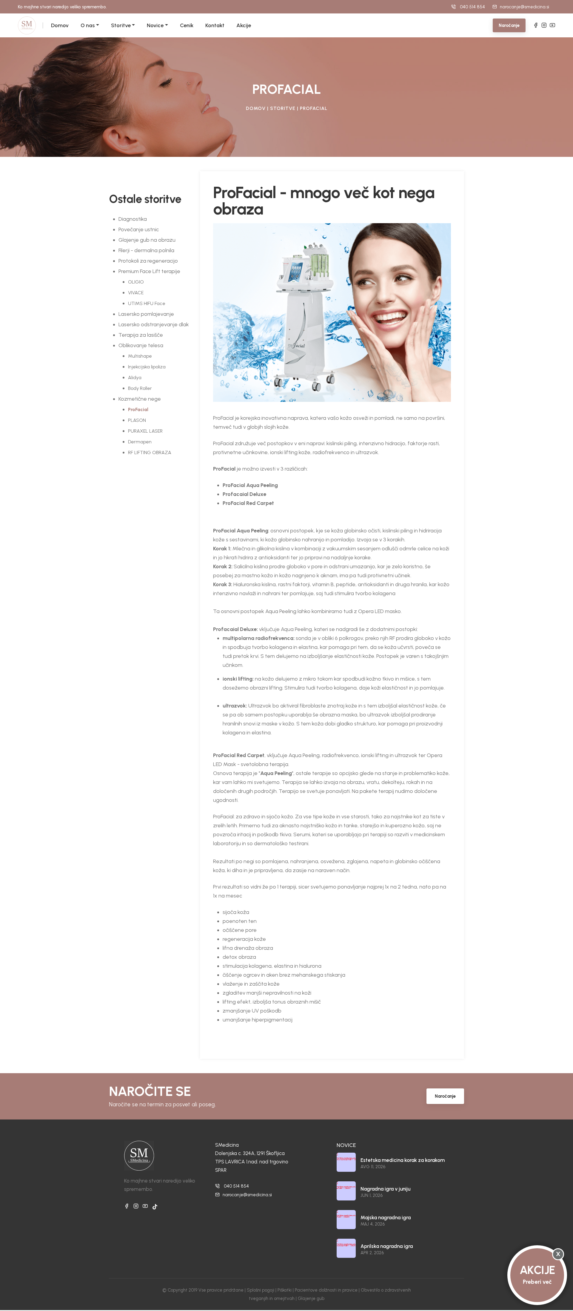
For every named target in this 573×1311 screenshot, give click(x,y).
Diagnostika (132, 219)
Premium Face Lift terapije (149, 271)
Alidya (134, 377)
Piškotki (285, 1290)
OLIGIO (136, 282)
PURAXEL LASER (145, 431)
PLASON (137, 420)
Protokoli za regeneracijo (148, 261)
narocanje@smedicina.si (524, 7)
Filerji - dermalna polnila (146, 250)
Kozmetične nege (139, 399)
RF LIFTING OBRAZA (149, 452)
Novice (155, 25)
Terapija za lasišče (140, 335)
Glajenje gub (311, 1298)
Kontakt (214, 25)
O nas (88, 25)
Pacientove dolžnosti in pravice (326, 1290)
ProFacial (138, 409)
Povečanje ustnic (138, 229)
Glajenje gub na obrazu (146, 240)
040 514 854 (236, 1186)
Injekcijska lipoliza (147, 367)
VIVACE (136, 292)
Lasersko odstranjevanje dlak (153, 324)
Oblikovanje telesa (140, 345)
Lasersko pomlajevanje (146, 314)
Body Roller (140, 388)
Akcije (243, 25)
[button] (97, 25)
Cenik (186, 25)
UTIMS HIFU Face (146, 303)
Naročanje (509, 25)
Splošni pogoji (260, 1290)
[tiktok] (155, 1207)
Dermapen (140, 442)
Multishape (140, 356)
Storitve (121, 25)
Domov (60, 25)
